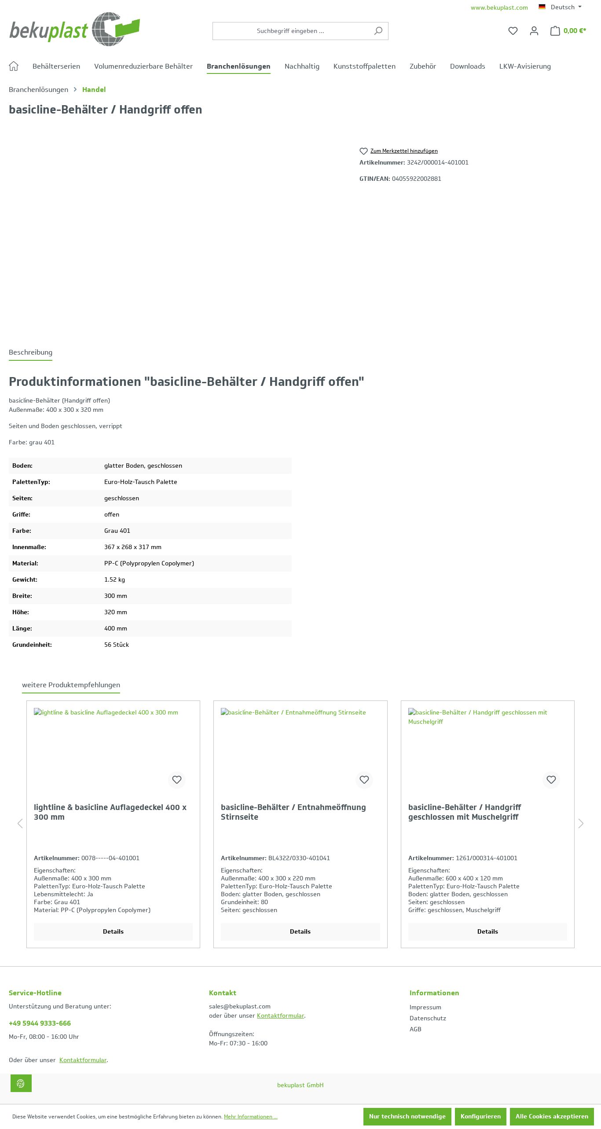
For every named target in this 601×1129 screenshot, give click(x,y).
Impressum (425, 1007)
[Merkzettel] (513, 31)
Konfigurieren (481, 1116)
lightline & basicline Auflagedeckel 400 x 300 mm (110, 812)
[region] (175, 234)
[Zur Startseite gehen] (75, 29)
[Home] (21, 67)
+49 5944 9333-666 (40, 1023)
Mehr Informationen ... (251, 1117)
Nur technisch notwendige (407, 1116)
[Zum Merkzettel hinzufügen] (177, 780)
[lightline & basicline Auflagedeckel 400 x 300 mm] (113, 752)
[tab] (30, 353)
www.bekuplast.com (499, 7)
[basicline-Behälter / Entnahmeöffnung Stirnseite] (300, 752)
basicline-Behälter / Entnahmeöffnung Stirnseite (293, 812)
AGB (415, 1029)
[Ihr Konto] (534, 31)
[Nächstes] (581, 824)
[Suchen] (378, 31)
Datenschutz (428, 1018)
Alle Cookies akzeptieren (552, 1116)
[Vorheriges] (19, 824)
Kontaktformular (82, 1060)
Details (113, 931)
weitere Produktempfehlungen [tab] (71, 685)
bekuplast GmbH (300, 1085)
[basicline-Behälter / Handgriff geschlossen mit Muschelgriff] (487, 752)
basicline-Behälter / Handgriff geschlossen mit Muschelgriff (464, 812)
